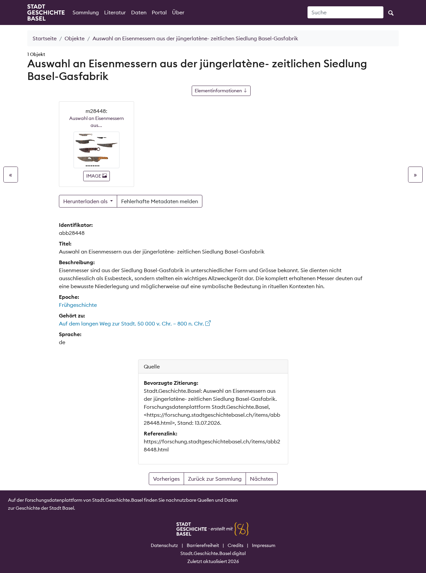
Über (178, 12)
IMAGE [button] (94, 176)
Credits (235, 545)
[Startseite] (46, 12)
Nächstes (261, 478)
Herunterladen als (86, 201)
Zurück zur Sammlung (215, 478)
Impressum (263, 545)
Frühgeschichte (78, 304)
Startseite (45, 38)
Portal (159, 12)
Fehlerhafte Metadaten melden (159, 201)
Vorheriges (166, 478)
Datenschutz (164, 545)
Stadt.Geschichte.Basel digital (213, 553)
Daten (138, 12)
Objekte (75, 38)
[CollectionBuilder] (241, 529)
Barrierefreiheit (203, 545)
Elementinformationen (219, 91)
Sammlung (86, 12)
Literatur (115, 12)
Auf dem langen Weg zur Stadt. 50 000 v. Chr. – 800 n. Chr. (132, 323)
